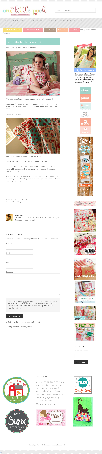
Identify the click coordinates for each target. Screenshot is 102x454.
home (56, 388)
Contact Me (10, 25)
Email (9, 253)
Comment (9, 272)
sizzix (49, 400)
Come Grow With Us (12, 29)
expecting (40, 388)
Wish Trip (62, 29)
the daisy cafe (67, 20)
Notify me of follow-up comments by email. (24, 322)
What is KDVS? (37, 20)
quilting (18, 202)
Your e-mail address (81, 351)
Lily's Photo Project (52, 391)
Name (9, 243)
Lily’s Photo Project (33, 29)
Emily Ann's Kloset (55, 385)
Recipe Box (50, 29)
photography (45, 397)
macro (39, 394)
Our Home (74, 29)
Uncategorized (46, 404)
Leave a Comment (29, 47)
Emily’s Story (20, 20)
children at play (21, 199)
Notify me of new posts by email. (20, 326)
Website (9, 262)
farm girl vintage (49, 388)
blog (80, 20)
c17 (43, 382)
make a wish (47, 394)
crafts (46, 385)
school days (41, 400)
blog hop (38, 382)
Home (7, 20)
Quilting (52, 20)
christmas (39, 385)
